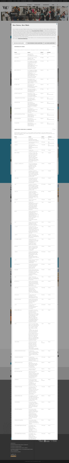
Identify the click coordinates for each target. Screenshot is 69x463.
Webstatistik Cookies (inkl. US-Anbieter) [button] (23, 129)
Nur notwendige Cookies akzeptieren (35, 43)
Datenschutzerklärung (22, 38)
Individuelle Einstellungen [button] (19, 43)
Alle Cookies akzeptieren (50, 43)
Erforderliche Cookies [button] (19, 46)
